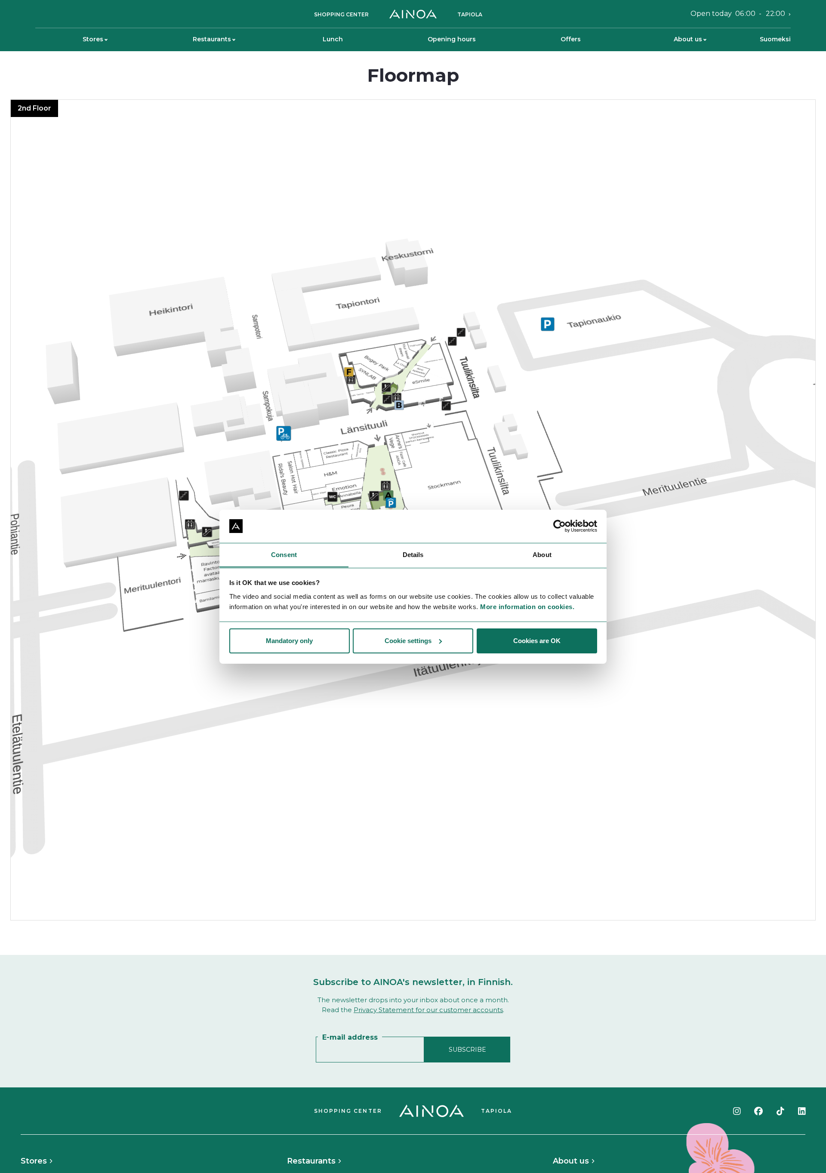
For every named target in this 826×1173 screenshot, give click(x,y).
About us (688, 39)
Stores (93, 39)
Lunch (333, 39)
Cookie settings (408, 640)
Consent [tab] (284, 554)
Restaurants (212, 39)
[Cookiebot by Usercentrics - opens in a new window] (559, 526)
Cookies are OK (537, 640)
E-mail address (350, 1037)
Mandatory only (289, 640)
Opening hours (452, 39)
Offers (571, 39)
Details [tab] (413, 554)
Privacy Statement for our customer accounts (428, 1010)
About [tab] (542, 554)
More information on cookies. (527, 606)
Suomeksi (775, 39)
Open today (737, 13)
